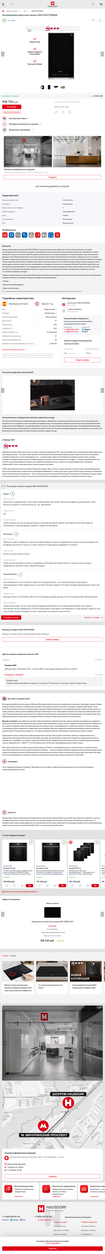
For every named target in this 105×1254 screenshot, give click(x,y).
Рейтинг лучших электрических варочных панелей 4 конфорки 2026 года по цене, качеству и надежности (18, 977)
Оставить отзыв (11, 617)
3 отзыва (11, 20)
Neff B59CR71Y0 (75, 867)
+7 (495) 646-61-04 (71, 329)
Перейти (53, 177)
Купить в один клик (61, 107)
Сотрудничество (88, 1226)
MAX (86, 332)
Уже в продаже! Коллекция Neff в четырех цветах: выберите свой (86, 977)
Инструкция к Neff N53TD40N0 (78, 304)
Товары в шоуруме (89, 1222)
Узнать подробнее (52, 1243)
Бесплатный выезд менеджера (78, 1217)
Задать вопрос (52, 639)
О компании (86, 1234)
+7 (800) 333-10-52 (71, 332)
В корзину (12, 107)
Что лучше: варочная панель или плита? (52, 977)
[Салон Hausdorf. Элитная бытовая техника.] (3, 11)
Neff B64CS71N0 (42, 867)
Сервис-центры (60, 1234)
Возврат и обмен (88, 1230)
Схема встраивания (74, 310)
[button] (2, 54)
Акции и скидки (60, 1222)
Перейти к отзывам (92, 617)
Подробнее (18, 1196)
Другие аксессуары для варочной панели (19, 892)
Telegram (87, 329)
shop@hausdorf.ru (45, 1220)
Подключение (59, 1226)
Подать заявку (82, 360)
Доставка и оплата (61, 1230)
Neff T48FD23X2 (52, 921)
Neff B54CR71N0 (9, 867)
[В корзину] (29, 885)
